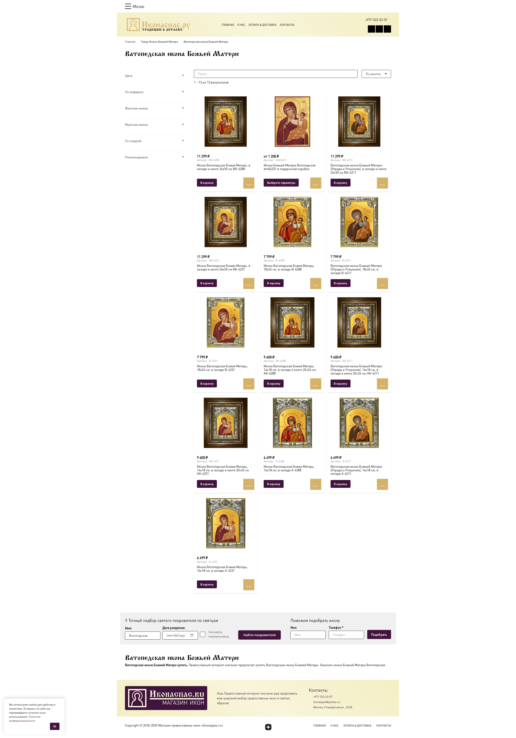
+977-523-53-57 (322, 696)
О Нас (241, 24)
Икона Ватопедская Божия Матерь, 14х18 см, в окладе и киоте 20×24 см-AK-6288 (290, 369)
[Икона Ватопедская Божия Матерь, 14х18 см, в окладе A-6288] (292, 423)
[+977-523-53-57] (311, 696)
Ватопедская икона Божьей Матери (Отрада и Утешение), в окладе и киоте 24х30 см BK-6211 (358, 168)
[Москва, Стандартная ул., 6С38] (311, 707)
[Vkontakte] (371, 29)
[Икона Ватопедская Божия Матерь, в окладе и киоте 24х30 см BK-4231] (225, 222)
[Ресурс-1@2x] (158, 25)
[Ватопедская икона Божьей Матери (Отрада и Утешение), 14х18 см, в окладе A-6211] (359, 423)
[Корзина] (381, 6)
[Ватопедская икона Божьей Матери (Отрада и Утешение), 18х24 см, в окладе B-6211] (359, 222)
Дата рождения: (173, 627)
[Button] (389, 6)
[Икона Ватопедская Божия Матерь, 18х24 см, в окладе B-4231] (225, 322)
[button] (134, 6)
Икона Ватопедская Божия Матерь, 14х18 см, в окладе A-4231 (222, 569)
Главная (228, 24)
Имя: (128, 628)
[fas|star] (268, 727)
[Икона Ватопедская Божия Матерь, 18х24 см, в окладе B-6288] (292, 222)
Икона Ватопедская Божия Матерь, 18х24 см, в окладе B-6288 (289, 267)
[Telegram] (387, 29)
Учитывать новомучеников (218, 634)
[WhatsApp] (379, 29)
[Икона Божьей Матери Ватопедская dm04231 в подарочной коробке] (292, 121)
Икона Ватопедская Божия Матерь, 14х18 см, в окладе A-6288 (289, 468)
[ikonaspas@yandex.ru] (311, 701)
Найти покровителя (259, 635)
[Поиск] (353, 74)
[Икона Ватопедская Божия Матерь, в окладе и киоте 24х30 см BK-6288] (225, 121)
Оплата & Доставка (263, 24)
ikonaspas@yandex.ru (326, 702)
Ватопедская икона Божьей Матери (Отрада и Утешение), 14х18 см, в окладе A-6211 (356, 470)
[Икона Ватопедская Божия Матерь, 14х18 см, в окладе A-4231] (225, 523)
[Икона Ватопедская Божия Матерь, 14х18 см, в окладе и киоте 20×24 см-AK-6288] (292, 322)
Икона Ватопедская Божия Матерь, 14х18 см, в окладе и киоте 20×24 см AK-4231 (223, 470)
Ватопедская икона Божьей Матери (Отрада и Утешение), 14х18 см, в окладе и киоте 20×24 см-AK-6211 (356, 369)
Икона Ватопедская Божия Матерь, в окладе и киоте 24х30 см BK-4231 (223, 267)
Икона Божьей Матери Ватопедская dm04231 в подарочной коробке (289, 167)
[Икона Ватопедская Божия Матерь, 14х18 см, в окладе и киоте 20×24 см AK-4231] (225, 423)
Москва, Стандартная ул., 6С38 (332, 707)
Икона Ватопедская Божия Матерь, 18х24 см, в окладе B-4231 (222, 368)
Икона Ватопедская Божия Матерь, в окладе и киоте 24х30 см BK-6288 (223, 167)
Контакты (287, 24)
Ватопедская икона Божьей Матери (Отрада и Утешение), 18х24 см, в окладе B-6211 (356, 269)
